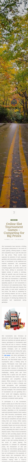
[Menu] (14, 212)
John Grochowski (19, 239)
